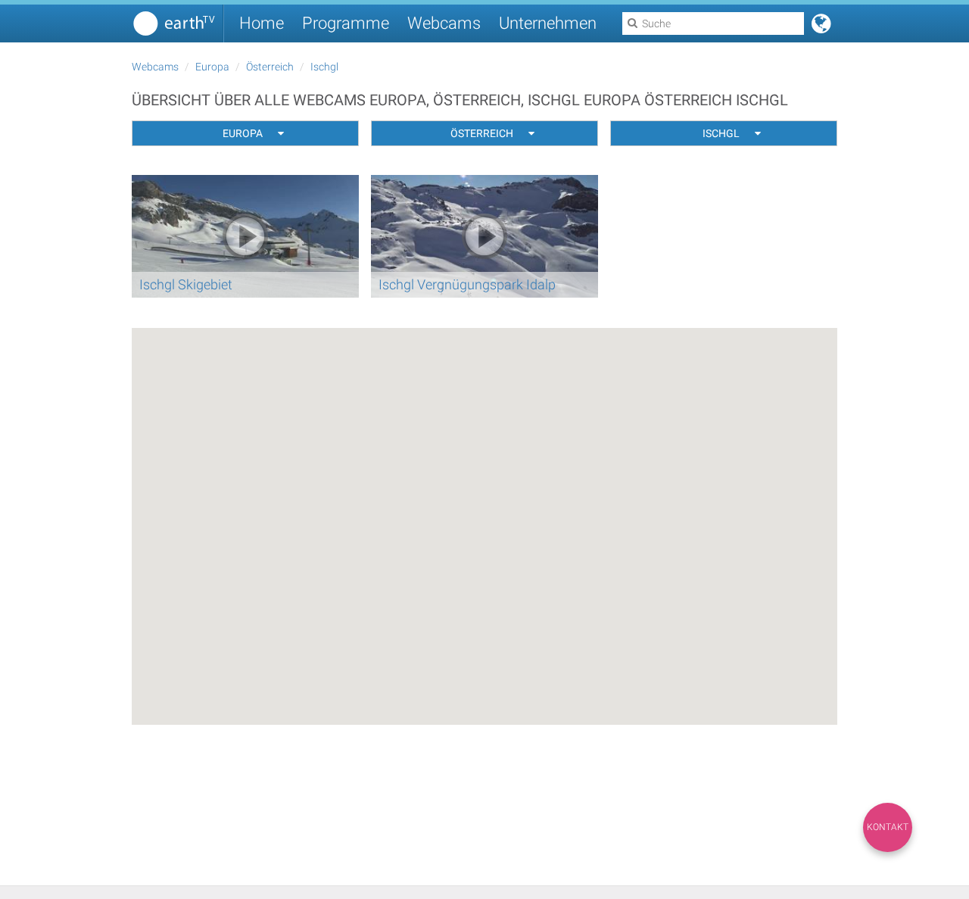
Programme (345, 23)
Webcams (444, 23)
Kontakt (887, 827)
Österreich (270, 67)
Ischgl (324, 67)
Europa (212, 67)
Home (261, 23)
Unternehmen (548, 23)
